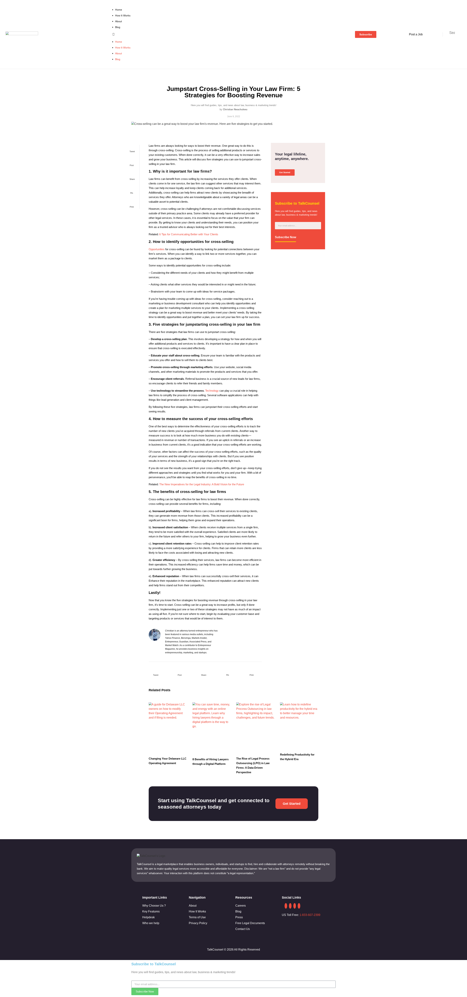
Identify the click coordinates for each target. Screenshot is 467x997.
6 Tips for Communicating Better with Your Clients (188, 234)
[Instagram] (294, 906)
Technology (212, 390)
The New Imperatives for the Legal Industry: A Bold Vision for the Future (201, 484)
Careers (240, 905)
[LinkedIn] (299, 906)
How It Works (122, 15)
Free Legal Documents (250, 923)
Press (239, 917)
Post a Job (416, 34)
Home (118, 9)
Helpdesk (148, 917)
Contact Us (242, 928)
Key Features (151, 911)
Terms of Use (197, 917)
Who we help (150, 923)
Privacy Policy (198, 923)
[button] (225, 34)
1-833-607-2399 (310, 914)
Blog (117, 27)
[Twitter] (290, 906)
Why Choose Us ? (154, 905)
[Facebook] (286, 906)
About (118, 21)
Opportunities (157, 249)
